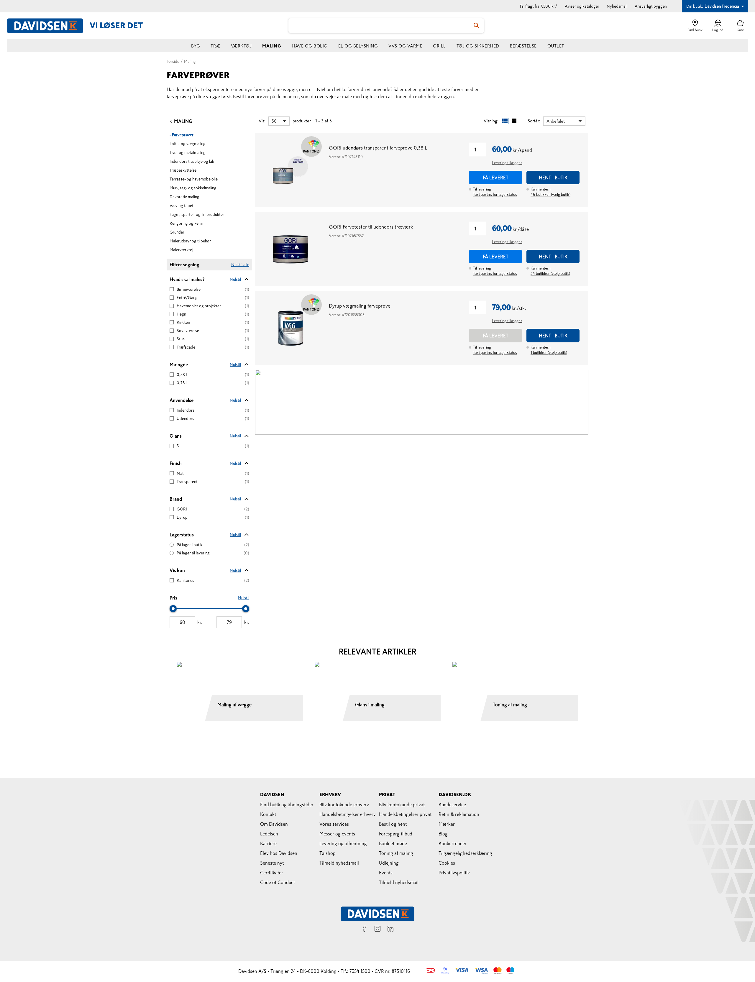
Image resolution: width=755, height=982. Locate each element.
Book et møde (393, 843)
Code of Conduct (277, 882)
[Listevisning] (504, 121)
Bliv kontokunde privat (402, 804)
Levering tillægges (507, 163)
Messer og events (337, 833)
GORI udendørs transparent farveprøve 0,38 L (378, 147)
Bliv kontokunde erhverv (344, 804)
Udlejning (389, 863)
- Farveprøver (181, 135)
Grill (439, 46)
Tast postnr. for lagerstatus (495, 194)
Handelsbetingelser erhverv (347, 814)
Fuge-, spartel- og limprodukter (197, 214)
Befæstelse (523, 46)
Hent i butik (553, 177)
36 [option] (274, 121)
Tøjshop (327, 853)
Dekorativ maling (184, 197)
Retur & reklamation (459, 814)
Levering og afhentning (343, 843)
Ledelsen (269, 833)
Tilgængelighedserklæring (465, 853)
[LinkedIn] (390, 929)
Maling (271, 46)
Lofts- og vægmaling (188, 144)
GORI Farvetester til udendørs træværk (371, 226)
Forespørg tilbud (395, 833)
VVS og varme (405, 46)
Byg (195, 46)
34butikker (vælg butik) (550, 273)
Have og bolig (310, 46)
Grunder (177, 232)
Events (386, 872)
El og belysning (358, 46)
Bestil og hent (393, 824)
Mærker (447, 824)
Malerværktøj (181, 250)
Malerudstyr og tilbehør (190, 241)
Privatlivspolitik (454, 872)
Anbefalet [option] (555, 121)
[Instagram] (377, 929)
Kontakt (268, 814)
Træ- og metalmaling (188, 152)
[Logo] (48, 26)
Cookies (447, 863)
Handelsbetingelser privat (405, 814)
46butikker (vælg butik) (550, 194)
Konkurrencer (453, 843)
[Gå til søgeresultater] (476, 25)
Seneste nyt (272, 863)
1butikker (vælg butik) (549, 352)
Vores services (334, 824)
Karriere (268, 843)
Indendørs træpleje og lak (192, 161)
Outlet (555, 46)
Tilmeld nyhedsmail (339, 863)
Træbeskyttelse (183, 170)
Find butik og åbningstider (287, 804)
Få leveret (495, 177)
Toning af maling (396, 853)
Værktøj (241, 46)
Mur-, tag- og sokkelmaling (193, 188)
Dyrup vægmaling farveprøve (359, 305)
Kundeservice (452, 804)
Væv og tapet (181, 205)
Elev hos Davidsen (278, 853)
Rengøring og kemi (186, 223)
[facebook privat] (364, 929)
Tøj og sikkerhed (478, 46)
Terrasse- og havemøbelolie (194, 179)
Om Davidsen (274, 824)
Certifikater (271, 872)
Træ (215, 46)
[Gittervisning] (514, 121)
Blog (443, 833)
